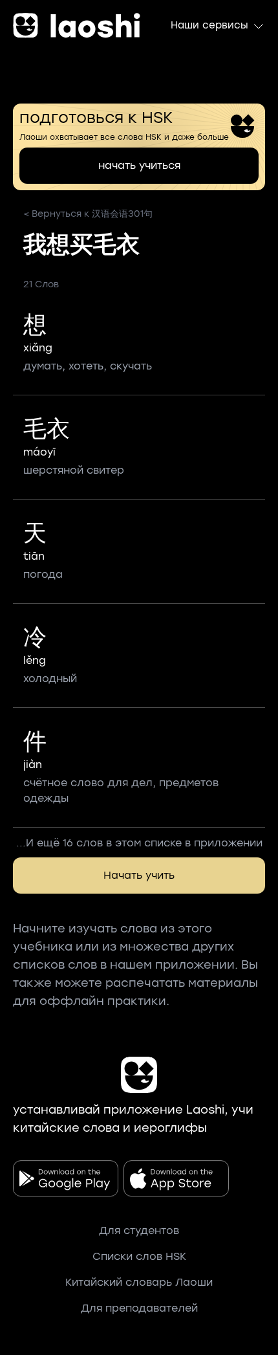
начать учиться (139, 165)
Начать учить (139, 875)
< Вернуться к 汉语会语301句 (88, 213)
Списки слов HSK (139, 1256)
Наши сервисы (209, 25)
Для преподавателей (139, 1308)
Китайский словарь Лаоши (139, 1282)
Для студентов (139, 1230)
